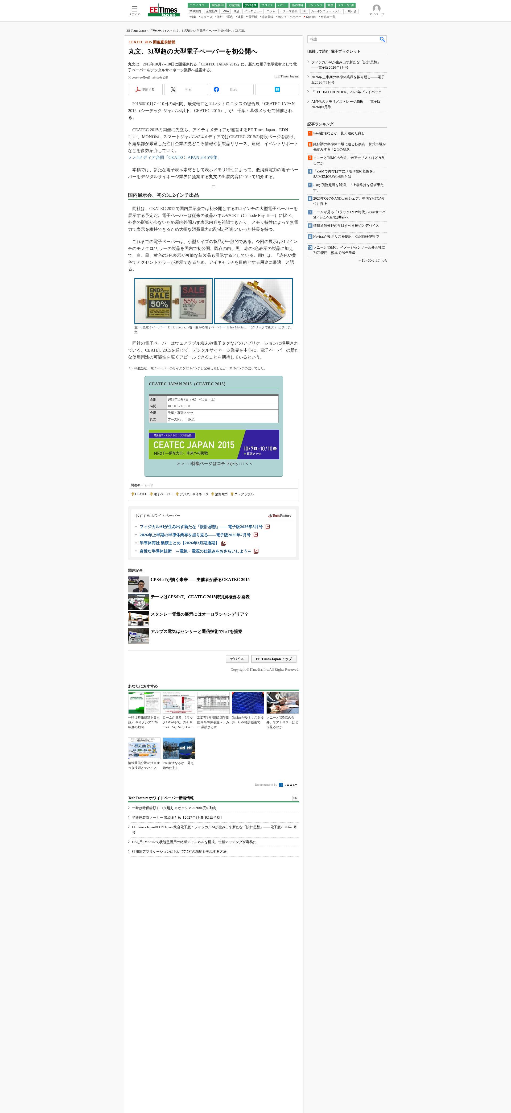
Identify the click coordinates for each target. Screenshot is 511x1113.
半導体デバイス (159, 30)
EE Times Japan (136, 30)
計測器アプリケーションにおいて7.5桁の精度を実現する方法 (179, 852)
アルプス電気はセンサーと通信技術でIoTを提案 (196, 631)
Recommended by (266, 784)
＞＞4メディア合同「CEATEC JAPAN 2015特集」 (175, 157)
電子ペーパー (163, 494)
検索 (383, 39)
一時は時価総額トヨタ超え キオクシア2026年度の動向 (174, 808)
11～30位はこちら (374, 260)
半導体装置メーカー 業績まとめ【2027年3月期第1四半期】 (178, 817)
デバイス (237, 659)
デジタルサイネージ (194, 494)
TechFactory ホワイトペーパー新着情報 (161, 798)
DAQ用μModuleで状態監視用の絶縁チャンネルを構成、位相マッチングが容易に (194, 842)
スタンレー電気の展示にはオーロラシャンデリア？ (200, 614)
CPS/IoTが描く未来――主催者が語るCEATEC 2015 (200, 579)
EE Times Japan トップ (274, 659)
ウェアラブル (244, 494)
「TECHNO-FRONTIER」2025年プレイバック (346, 92)
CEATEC (141, 494)
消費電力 (221, 494)
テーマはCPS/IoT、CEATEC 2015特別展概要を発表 (200, 597)
